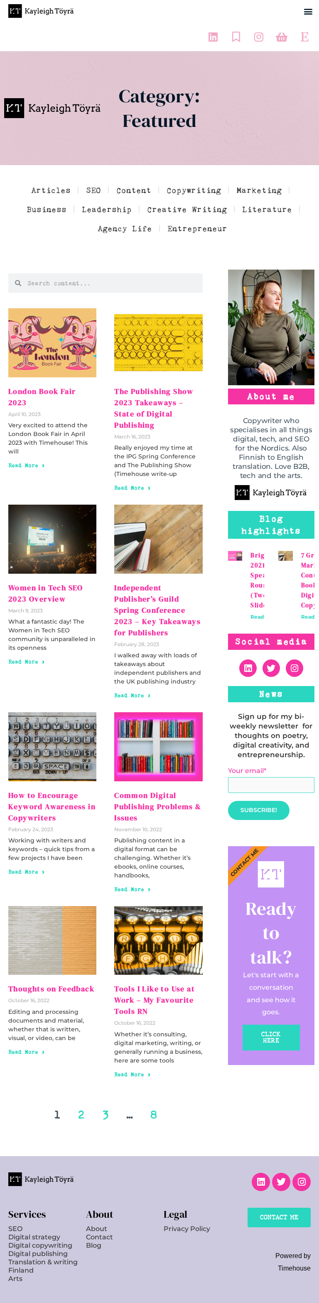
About (96, 1229)
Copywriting (194, 190)
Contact (99, 1237)
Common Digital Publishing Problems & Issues (157, 806)
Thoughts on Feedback (51, 988)
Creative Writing (187, 209)
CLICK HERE (271, 1037)
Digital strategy (34, 1237)
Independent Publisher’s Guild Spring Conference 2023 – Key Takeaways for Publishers (157, 610)
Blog (93, 1245)
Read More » (26, 465)
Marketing (259, 190)
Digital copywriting (40, 1245)
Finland (21, 1270)
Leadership (107, 209)
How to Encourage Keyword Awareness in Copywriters (52, 806)
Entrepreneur (197, 228)
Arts (15, 1279)
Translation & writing (43, 1262)
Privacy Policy (187, 1229)
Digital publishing (38, 1254)
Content (133, 190)
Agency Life (125, 228)
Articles (51, 190)
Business (46, 209)
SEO (93, 190)
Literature (267, 209)
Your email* (247, 771)
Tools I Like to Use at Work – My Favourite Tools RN (154, 999)
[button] (308, 11)
